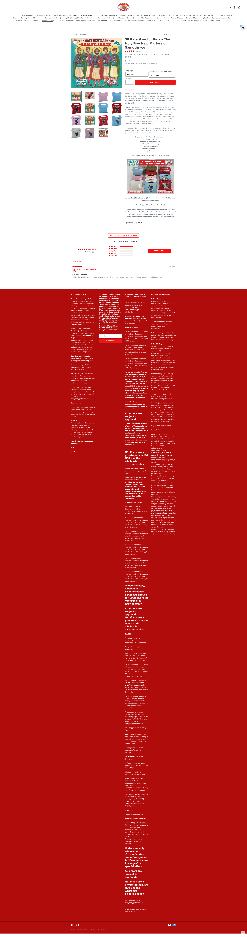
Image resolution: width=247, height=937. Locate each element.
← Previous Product (78, 34)
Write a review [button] (159, 251)
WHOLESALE (140, 658)
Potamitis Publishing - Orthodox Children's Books (91, 929)
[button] (130, 51)
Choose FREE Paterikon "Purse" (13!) (162, 72)
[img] (77, 267)
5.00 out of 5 (93, 249)
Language (129, 71)
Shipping (137, 64)
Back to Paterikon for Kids (125, 235)
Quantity (128, 79)
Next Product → (170, 34)
